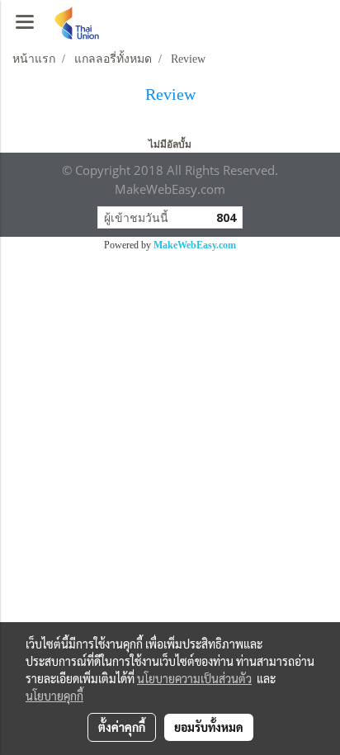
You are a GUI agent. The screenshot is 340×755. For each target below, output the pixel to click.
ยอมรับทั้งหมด (208, 727)
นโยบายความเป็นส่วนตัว (194, 678)
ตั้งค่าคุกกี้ (121, 727)
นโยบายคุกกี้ (54, 695)
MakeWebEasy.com (194, 245)
